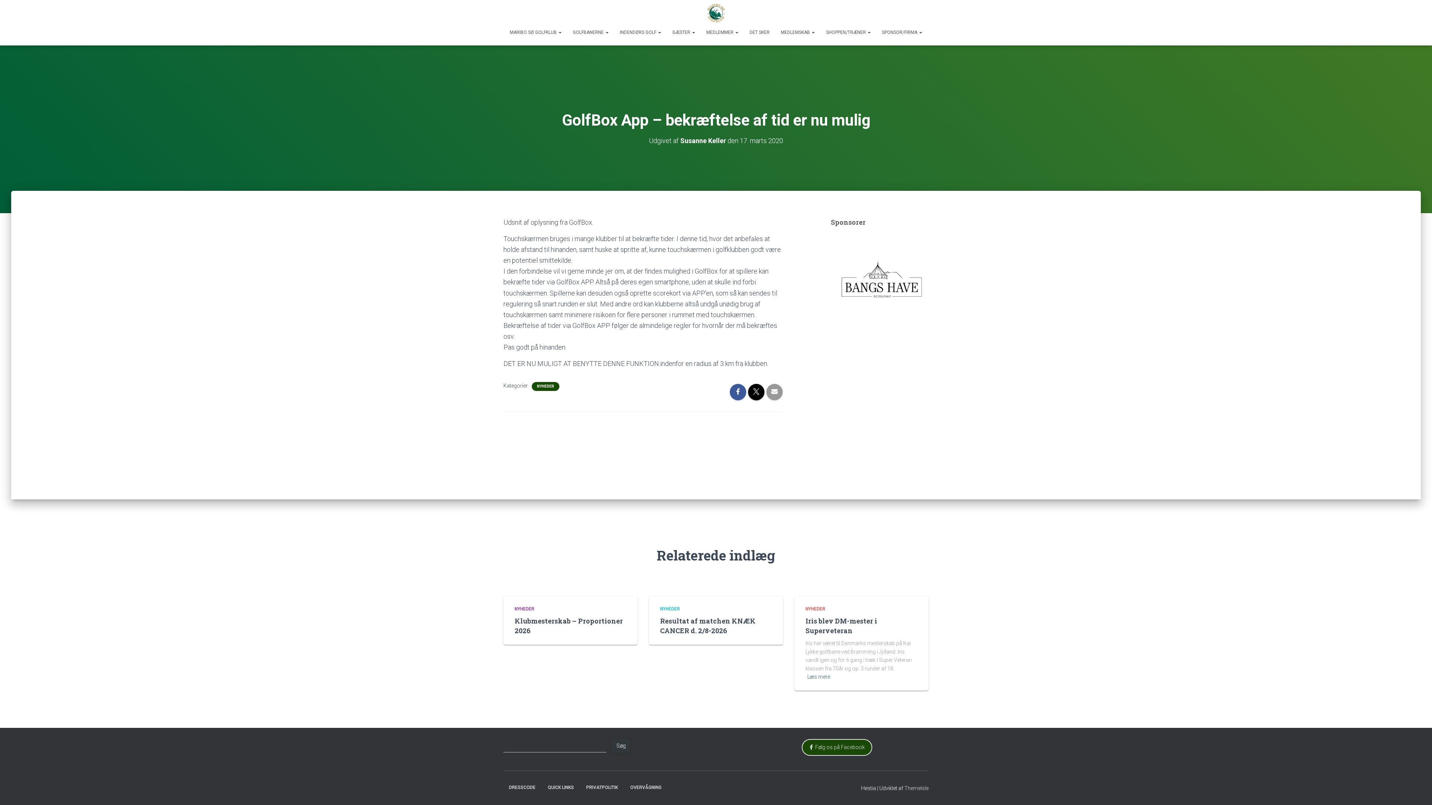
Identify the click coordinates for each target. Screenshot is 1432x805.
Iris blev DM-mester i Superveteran (841, 625)
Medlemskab (796, 32)
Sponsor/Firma (900, 32)
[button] (560, 32)
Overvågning (646, 787)
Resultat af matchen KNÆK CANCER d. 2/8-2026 (708, 625)
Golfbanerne (589, 32)
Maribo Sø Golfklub (534, 32)
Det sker (760, 32)
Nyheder (545, 386)
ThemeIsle (916, 788)
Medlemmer (720, 32)
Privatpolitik (602, 787)
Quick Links (561, 787)
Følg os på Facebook (839, 747)
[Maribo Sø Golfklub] (715, 13)
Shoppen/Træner (846, 32)
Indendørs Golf (638, 32)
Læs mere (818, 677)
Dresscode (522, 787)
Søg (621, 746)
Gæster (681, 32)
